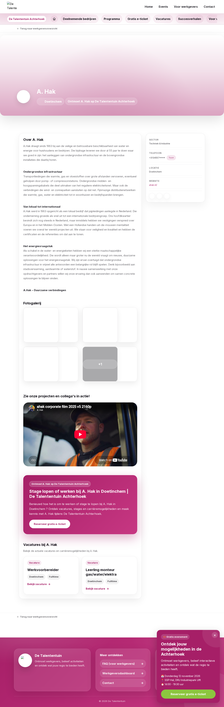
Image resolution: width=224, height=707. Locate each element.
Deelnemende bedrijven (79, 19)
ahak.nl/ (153, 185)
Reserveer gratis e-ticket (50, 523)
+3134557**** (161, 157)
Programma (112, 19)
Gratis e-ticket (138, 19)
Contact (108, 683)
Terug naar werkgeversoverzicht (38, 28)
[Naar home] (12, 7)
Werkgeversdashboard (118, 673)
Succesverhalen (189, 19)
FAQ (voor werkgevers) (118, 663)
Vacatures (163, 19)
